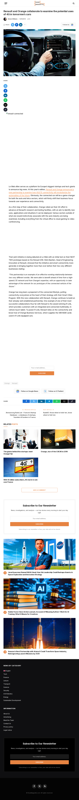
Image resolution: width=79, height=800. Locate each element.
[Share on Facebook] (16, 24)
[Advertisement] (42, 94)
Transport (6, 684)
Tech (5, 674)
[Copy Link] (5, 110)
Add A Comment (39, 490)
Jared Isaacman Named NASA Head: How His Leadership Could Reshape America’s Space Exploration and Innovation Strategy (40, 573)
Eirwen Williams (12, 19)
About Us (6, 714)
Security (6, 690)
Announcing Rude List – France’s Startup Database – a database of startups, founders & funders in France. (21, 415)
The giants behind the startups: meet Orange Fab (18, 453)
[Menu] (6, 3)
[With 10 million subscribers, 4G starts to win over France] (20, 467)
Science (6, 687)
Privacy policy (8, 727)
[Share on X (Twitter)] (12, 24)
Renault (14, 383)
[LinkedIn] (5, 95)
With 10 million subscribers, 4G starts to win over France (20, 481)
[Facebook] (5, 91)
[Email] (5, 105)
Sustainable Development (12, 700)
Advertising (7, 717)
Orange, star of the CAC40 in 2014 (54, 452)
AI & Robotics (7, 694)
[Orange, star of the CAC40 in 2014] (58, 439)
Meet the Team (8, 720)
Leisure (5, 680)
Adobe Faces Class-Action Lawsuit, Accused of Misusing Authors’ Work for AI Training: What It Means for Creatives (38, 613)
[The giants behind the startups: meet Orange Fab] (20, 439)
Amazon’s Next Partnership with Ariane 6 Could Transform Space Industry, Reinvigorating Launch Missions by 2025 (37, 652)
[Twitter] (5, 86)
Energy (5, 697)
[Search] (73, 3)
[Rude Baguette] (39, 3)
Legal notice (7, 730)
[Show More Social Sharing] (24, 24)
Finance (6, 677)
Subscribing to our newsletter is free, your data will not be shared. (39, 529)
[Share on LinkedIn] (20, 24)
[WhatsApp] (5, 100)
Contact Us (7, 723)
